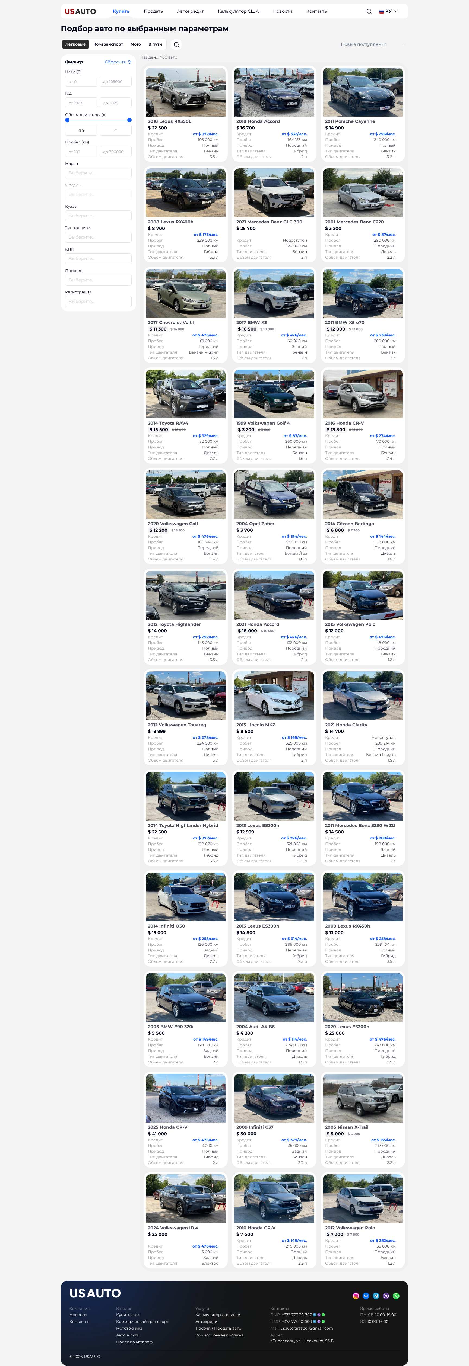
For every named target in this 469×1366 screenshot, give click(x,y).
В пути (155, 44)
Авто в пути (128, 1335)
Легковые (75, 44)
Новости (282, 11)
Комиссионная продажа (219, 1335)
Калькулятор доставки (217, 1314)
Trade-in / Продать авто (218, 1328)
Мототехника (129, 1328)
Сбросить (115, 62)
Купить (121, 11)
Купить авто (128, 1314)
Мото (136, 44)
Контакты (317, 11)
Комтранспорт (108, 44)
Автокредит (190, 11)
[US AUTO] (80, 11)
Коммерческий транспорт (142, 1321)
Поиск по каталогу (134, 1341)
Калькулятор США (238, 11)
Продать (153, 11)
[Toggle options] (404, 44)
